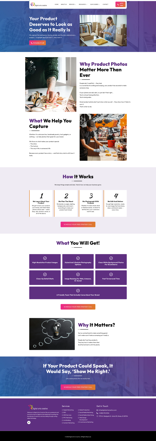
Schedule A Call (38, 43)
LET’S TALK (121, 4)
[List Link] (70, 410)
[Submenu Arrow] (75, 4)
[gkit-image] (38, 4)
